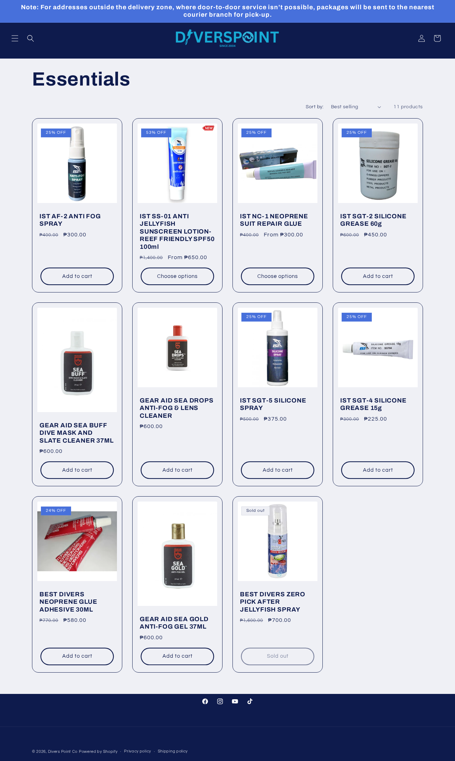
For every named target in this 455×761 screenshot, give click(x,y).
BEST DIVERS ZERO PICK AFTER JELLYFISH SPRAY (272, 602)
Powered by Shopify (98, 752)
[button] (15, 38)
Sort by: (315, 106)
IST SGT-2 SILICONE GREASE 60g (373, 220)
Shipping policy (173, 751)
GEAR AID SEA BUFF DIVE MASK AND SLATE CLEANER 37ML (76, 433)
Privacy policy (137, 751)
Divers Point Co (63, 752)
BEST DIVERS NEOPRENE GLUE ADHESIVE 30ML (68, 602)
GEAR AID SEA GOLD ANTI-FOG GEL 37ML (174, 623)
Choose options (177, 276)
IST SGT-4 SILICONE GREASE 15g (373, 404)
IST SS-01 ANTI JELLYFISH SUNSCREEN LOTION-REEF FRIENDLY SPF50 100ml (177, 231)
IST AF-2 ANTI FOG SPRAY (70, 220)
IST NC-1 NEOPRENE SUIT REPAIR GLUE (274, 220)
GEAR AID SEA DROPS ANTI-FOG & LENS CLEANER (177, 408)
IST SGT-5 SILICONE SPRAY (273, 404)
